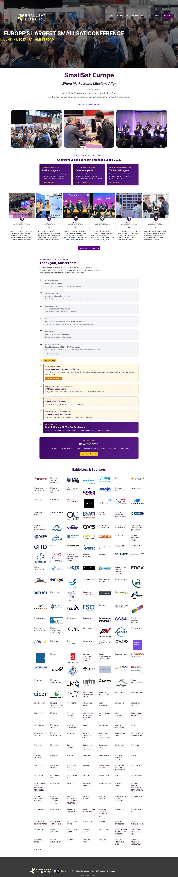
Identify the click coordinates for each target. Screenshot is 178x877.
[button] (22, 217)
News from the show (53, 353)
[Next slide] (167, 217)
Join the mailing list (53, 378)
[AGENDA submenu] (124, 15)
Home (111, 16)
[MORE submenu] (161, 15)
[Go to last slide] (11, 217)
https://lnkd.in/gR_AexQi (101, 239)
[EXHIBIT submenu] (153, 15)
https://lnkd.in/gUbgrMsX (74, 239)
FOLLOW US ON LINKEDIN (89, 248)
